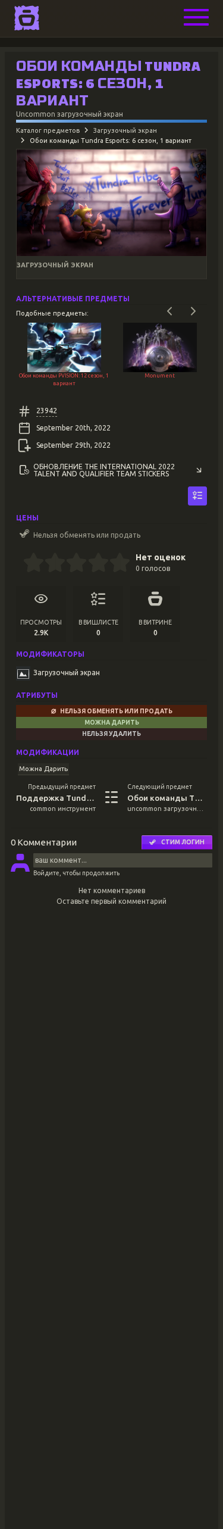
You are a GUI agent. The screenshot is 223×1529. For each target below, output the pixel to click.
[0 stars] (19, 564)
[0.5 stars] (28, 564)
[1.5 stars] (50, 564)
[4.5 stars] (114, 564)
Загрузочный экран (125, 130)
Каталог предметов (48, 130)
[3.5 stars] (93, 564)
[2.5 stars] (71, 564)
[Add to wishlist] (197, 495)
